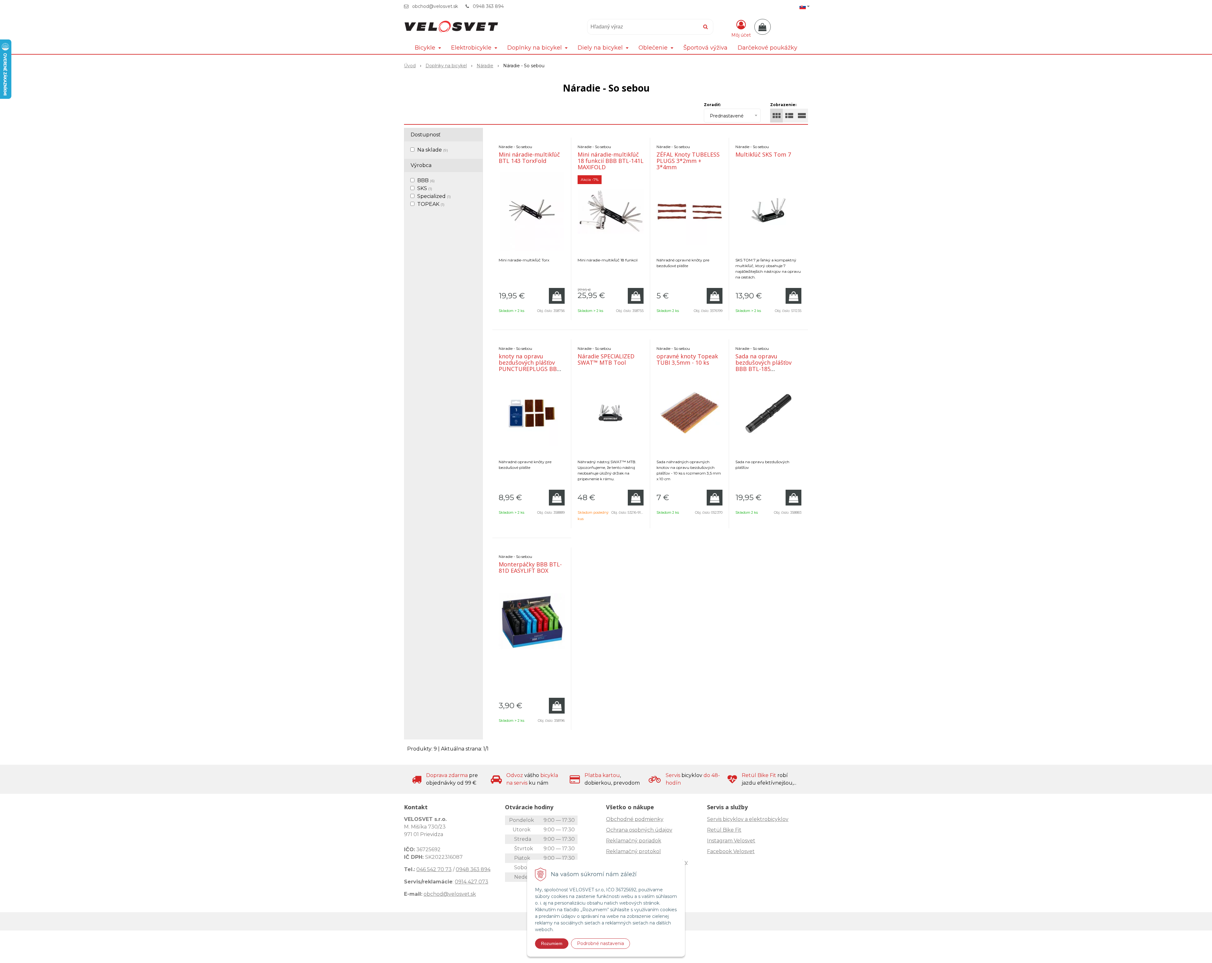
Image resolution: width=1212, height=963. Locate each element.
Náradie (485, 66)
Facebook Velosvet (731, 851)
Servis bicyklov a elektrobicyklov (747, 819)
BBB (426, 180)
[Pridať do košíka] (557, 296)
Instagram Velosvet (731, 841)
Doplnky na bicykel (446, 66)
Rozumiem (551, 943)
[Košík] (762, 27)
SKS (424, 188)
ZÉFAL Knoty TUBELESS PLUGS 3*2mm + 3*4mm (688, 161)
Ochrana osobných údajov (639, 830)
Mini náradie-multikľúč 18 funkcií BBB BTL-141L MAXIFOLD (611, 161)
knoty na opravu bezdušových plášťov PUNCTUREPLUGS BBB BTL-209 (530, 365)
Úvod (410, 66)
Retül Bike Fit (724, 830)
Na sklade (432, 150)
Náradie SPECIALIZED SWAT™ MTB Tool (606, 359)
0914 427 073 (471, 882)
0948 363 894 (488, 6)
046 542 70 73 (434, 869)
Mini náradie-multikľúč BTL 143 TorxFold (529, 157)
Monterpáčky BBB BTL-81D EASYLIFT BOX (530, 567)
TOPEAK (430, 204)
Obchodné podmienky (634, 819)
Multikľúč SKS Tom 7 (763, 154)
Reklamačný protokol (633, 851)
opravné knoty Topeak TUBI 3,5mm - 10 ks (687, 359)
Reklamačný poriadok (633, 841)
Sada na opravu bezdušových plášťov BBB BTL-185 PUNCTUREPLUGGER (763, 365)
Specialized (434, 196)
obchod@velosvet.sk (435, 6)
